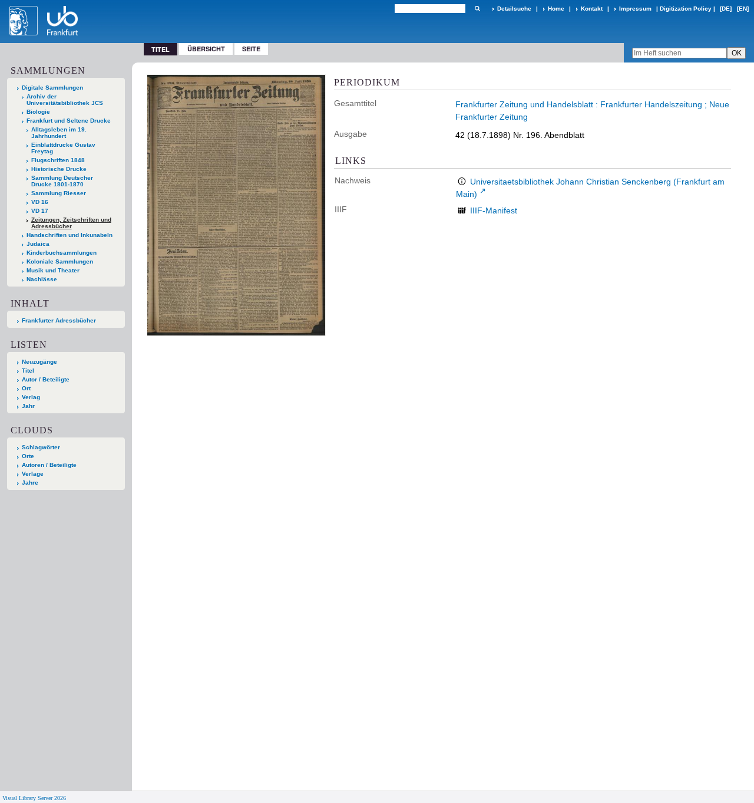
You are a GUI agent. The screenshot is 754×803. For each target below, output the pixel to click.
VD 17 (39, 211)
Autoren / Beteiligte (49, 465)
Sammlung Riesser (58, 193)
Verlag (31, 397)
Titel (28, 370)
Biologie (38, 111)
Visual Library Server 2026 (34, 798)
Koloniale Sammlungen (60, 261)
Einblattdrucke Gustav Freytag (63, 147)
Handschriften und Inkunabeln (70, 235)
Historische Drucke (59, 169)
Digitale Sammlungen (52, 87)
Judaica (38, 244)
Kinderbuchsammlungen (62, 252)
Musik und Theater (53, 270)
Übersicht (206, 48)
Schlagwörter (41, 447)
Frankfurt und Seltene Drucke (69, 120)
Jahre (30, 482)
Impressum (635, 8)
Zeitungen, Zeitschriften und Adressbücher (71, 222)
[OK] (477, 9)
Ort (26, 388)
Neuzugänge (39, 361)
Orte (28, 456)
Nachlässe (42, 279)
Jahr (28, 406)
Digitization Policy (686, 8)
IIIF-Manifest (493, 210)
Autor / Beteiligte (46, 379)
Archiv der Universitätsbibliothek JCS (65, 99)
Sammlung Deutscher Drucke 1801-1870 (62, 181)
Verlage (33, 473)
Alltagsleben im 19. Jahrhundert (59, 132)
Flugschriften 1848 (58, 160)
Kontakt (592, 8)
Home (556, 8)
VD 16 (39, 202)
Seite (251, 48)
